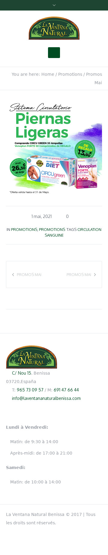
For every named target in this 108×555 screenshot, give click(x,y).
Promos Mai (79, 274)
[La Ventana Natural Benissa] (54, 28)
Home (47, 74)
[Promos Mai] (54, 146)
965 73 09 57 (30, 389)
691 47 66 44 (66, 389)
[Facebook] (99, 513)
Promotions (70, 74)
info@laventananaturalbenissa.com (46, 398)
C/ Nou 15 (21, 373)
